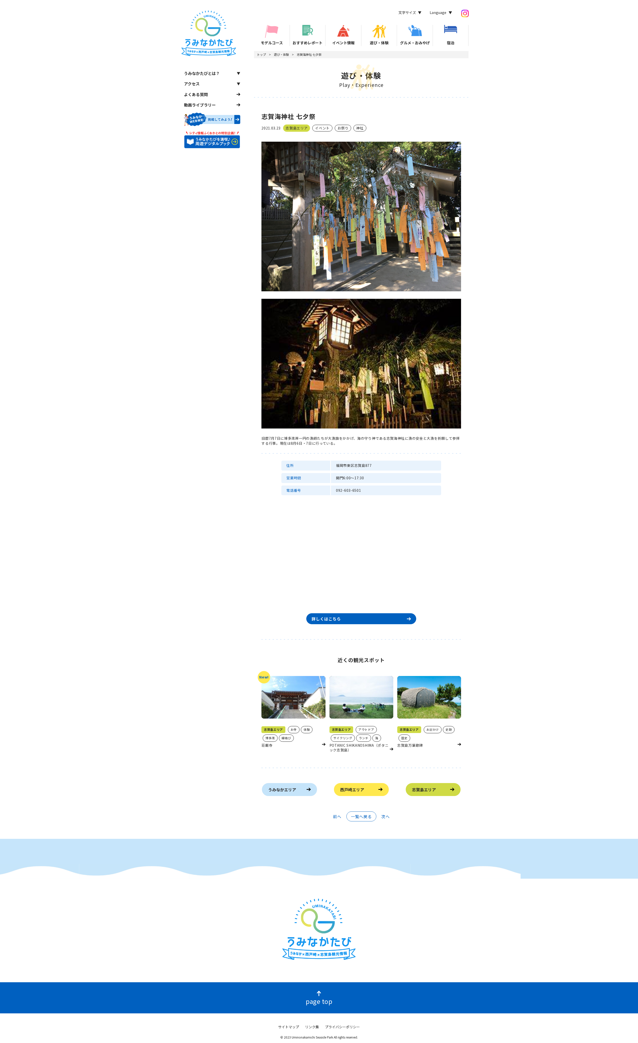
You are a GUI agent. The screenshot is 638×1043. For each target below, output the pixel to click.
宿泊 (450, 42)
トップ (261, 54)
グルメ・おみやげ (415, 42)
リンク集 (312, 1026)
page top (319, 1001)
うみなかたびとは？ (202, 73)
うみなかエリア (282, 790)
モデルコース (272, 42)
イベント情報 (343, 42)
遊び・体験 (379, 42)
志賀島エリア (424, 790)
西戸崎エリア (352, 790)
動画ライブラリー (200, 105)
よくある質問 (196, 94)
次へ (385, 816)
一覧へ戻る (361, 816)
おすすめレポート (307, 42)
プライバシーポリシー (342, 1026)
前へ (337, 816)
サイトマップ (288, 1026)
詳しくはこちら (326, 619)
